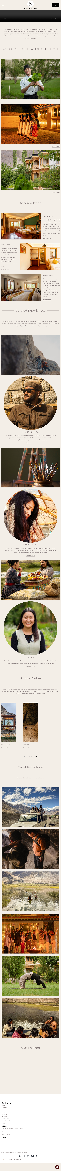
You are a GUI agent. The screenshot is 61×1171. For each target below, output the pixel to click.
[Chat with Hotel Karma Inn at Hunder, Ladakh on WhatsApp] (40, 1156)
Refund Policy (5, 1118)
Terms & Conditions (7, 1121)
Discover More (5, 750)
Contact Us (5, 1114)
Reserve (55, 5)
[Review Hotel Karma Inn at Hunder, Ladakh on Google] (20, 1156)
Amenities (4, 1109)
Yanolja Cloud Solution (15, 1159)
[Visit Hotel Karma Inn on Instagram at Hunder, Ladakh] (28, 1156)
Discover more (56, 101)
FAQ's (3, 1123)
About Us (4, 1107)
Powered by (4, 1159)
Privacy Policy (5, 1116)
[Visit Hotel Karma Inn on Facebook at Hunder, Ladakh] (24, 1156)
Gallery (4, 1112)
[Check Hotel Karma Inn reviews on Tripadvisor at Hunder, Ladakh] (32, 1156)
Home (3, 1105)
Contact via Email (7, 1140)
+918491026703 (6, 1134)
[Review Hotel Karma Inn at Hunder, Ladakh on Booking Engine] (36, 1156)
